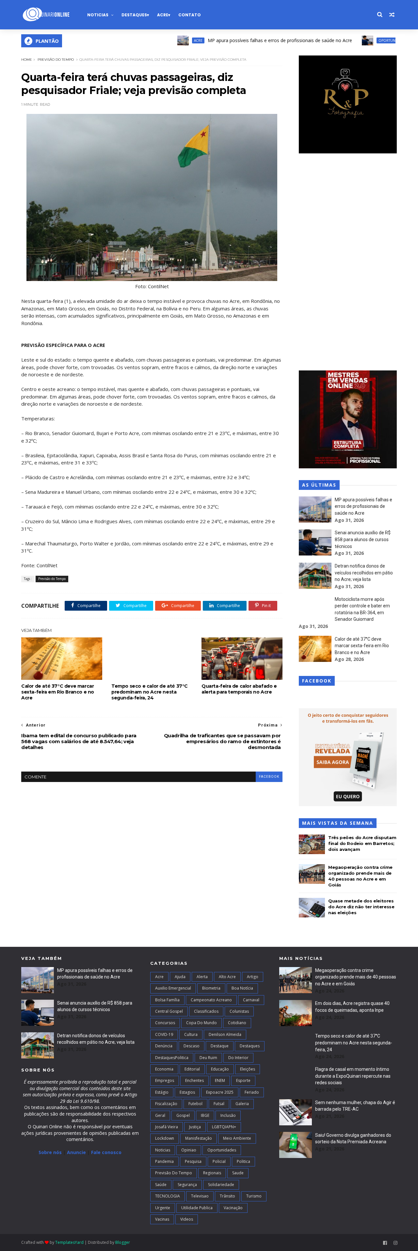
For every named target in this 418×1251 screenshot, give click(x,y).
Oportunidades (367, 40)
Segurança (187, 1184)
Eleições (247, 1069)
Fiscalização (166, 1103)
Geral (160, 1115)
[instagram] (395, 1243)
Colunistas (239, 1011)
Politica (243, 1161)
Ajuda (180, 976)
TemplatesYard (69, 1242)
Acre (162, 15)
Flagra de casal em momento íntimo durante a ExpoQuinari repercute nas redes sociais (353, 1076)
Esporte (243, 1080)
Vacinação (233, 1208)
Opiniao (188, 1150)
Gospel (183, 1115)
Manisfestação (198, 1138)
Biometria (211, 988)
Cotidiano (237, 1022)
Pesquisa (193, 1161)
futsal (219, 1103)
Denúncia (163, 1046)
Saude (238, 1173)
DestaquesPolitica (171, 1057)
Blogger (122, 1242)
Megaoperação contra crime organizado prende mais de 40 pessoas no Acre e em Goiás (355, 977)
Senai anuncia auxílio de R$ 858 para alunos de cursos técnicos (363, 539)
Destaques (134, 15)
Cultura (191, 1034)
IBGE (205, 1115)
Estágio (162, 1092)
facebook (269, 776)
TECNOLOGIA (167, 1196)
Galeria (242, 1103)
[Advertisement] (348, 263)
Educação (220, 1069)
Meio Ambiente (237, 1138)
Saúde (161, 1184)
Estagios (187, 1092)
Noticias (97, 15)
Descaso (192, 1046)
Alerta (202, 976)
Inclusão (228, 1115)
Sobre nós (50, 1152)
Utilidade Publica (197, 1208)
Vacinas (162, 1219)
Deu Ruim (208, 1057)
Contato (189, 15)
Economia (164, 1069)
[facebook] (385, 1243)
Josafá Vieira (166, 1127)
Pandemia (164, 1161)
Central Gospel (169, 1011)
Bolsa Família (167, 1000)
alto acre (227, 976)
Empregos (164, 1080)
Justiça (195, 1127)
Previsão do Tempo (56, 59)
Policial (219, 1161)
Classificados (206, 1011)
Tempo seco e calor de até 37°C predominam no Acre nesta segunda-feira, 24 (149, 692)
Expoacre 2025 (219, 1092)
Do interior (238, 1057)
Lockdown (164, 1138)
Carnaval (251, 1000)
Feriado (252, 1092)
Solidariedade (221, 1184)
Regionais (212, 1173)
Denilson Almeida (225, 1034)
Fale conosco (106, 1152)
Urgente (162, 1208)
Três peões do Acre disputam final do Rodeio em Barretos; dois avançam (362, 843)
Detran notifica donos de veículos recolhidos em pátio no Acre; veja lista (364, 572)
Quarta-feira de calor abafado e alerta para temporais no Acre (239, 689)
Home (26, 59)
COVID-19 (164, 1034)
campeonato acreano (211, 1000)
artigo (252, 976)
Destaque (220, 1046)
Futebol (195, 1103)
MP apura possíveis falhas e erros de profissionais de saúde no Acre (254, 40)
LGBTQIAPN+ (224, 1127)
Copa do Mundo (201, 1022)
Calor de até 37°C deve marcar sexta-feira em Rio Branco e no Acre (57, 692)
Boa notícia (242, 988)
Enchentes (194, 1080)
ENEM (220, 1080)
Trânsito (227, 1196)
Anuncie (77, 1152)
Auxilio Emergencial (173, 988)
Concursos (165, 1022)
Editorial (192, 1069)
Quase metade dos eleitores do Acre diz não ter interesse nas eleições (361, 906)
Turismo (254, 1196)
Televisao (200, 1196)
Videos (186, 1219)
